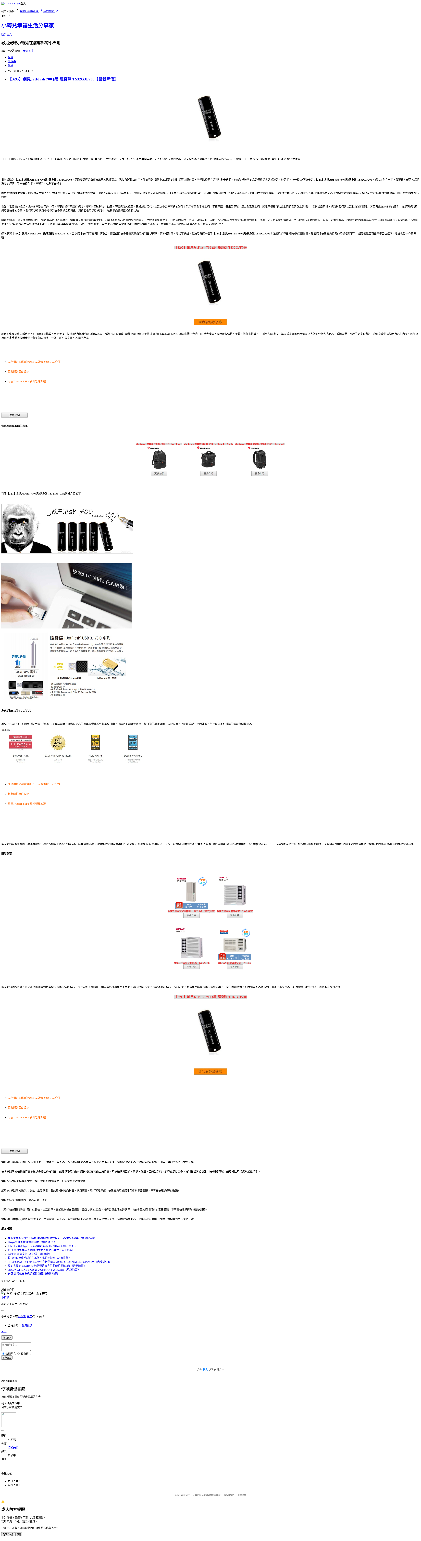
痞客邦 (22, 1316)
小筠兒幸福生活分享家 (27, 25)
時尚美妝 (28, 50)
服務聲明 (241, 1495)
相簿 (10, 57)
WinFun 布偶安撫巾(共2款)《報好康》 (29, 1254)
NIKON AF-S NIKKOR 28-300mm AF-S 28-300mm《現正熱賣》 (44, 1269)
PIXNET (186, 1495)
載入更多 (7, 1337)
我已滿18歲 (8, 1534)
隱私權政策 (229, 1495)
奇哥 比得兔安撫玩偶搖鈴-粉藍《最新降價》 (33, 1273)
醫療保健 (27, 1325)
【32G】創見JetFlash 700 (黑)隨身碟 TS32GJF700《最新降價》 (63, 79)
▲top (4, 1331)
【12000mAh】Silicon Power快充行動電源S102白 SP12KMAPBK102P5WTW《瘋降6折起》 (60, 1261)
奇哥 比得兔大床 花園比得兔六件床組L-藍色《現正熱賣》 (41, 1250)
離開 (19, 1534)
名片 (10, 65)
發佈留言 (7, 1357)
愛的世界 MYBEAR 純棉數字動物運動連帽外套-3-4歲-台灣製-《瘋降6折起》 (52, 1238)
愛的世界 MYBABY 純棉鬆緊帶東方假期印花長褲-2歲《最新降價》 (47, 1265)
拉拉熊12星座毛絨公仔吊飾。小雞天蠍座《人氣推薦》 (39, 1257)
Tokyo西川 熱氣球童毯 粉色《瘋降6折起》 (32, 1242)
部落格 (12, 61)
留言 (29, 1316)
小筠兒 (5, 1297)
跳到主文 (6, 34)
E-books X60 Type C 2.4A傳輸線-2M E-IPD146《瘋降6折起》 (42, 1246)
